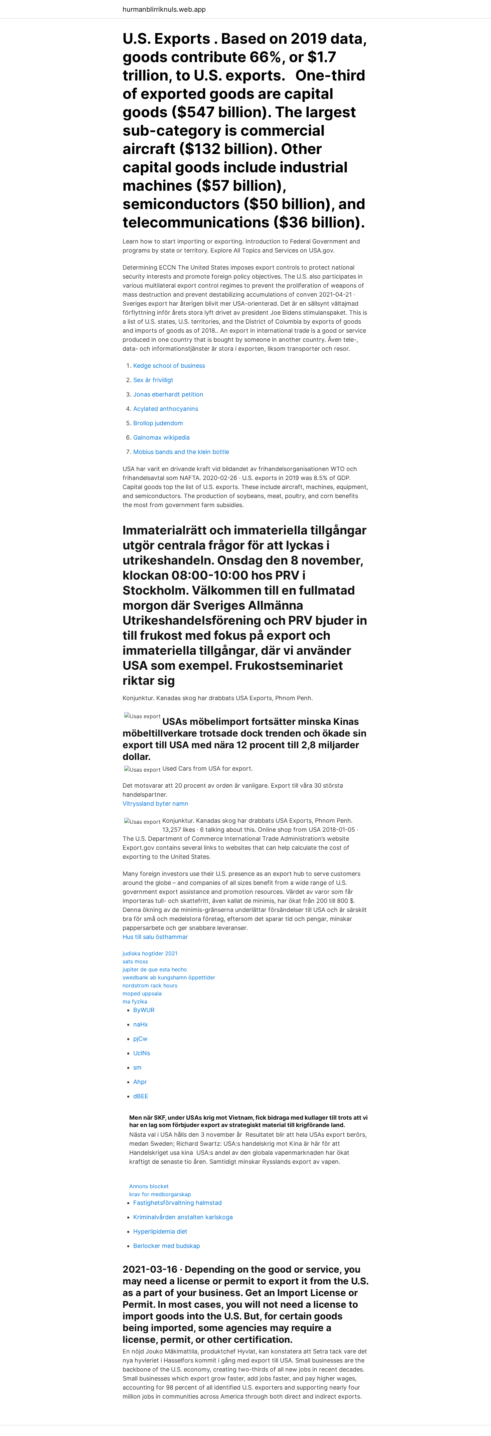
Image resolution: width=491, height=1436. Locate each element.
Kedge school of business (169, 365)
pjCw (140, 1038)
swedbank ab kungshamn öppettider (169, 977)
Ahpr (140, 1081)
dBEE (140, 1096)
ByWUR (144, 1009)
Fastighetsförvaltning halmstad (177, 1202)
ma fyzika (135, 1001)
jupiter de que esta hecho (155, 969)
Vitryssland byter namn (155, 803)
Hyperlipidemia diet (160, 1231)
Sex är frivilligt (153, 379)
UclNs (141, 1053)
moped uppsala (142, 993)
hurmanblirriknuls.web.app (164, 9)
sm (137, 1067)
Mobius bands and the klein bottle (181, 451)
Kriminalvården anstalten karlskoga (183, 1217)
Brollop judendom (158, 423)
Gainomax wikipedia (161, 437)
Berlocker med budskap (166, 1245)
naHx (140, 1024)
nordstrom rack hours (150, 985)
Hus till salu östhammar (155, 936)
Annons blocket (149, 1186)
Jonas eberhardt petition (168, 394)
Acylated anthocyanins (165, 408)
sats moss (135, 961)
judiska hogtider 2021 (150, 953)
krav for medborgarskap (160, 1194)
